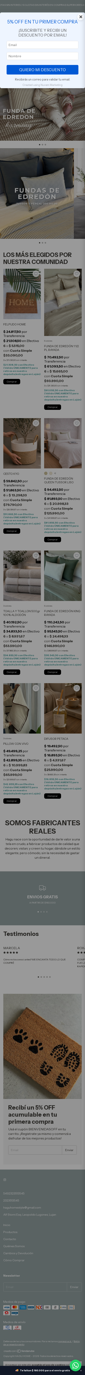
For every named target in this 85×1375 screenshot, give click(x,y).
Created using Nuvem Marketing (42, 85)
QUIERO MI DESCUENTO (42, 69)
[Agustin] (75, 1365)
